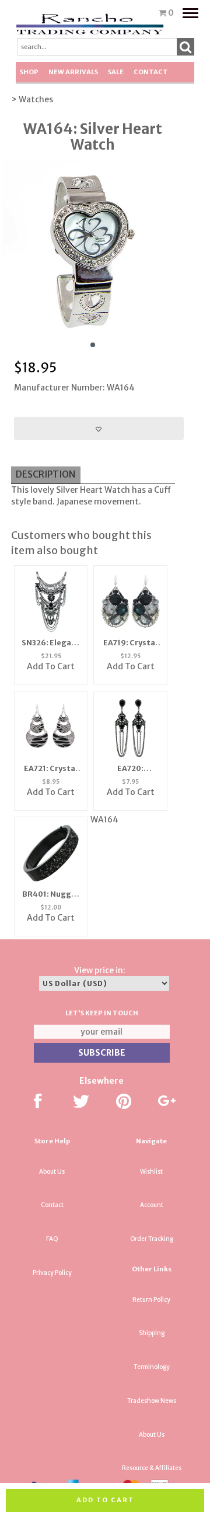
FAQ (52, 1239)
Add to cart (105, 1500)
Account (151, 1205)
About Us (52, 1171)
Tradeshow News (151, 1401)
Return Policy (151, 1299)
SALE (116, 72)
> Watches (32, 99)
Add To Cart (51, 917)
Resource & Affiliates (151, 1468)
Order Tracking (151, 1239)
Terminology (152, 1367)
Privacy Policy (52, 1273)
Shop (29, 72)
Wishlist (151, 1171)
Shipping (151, 1333)
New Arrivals (73, 72)
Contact (151, 72)
